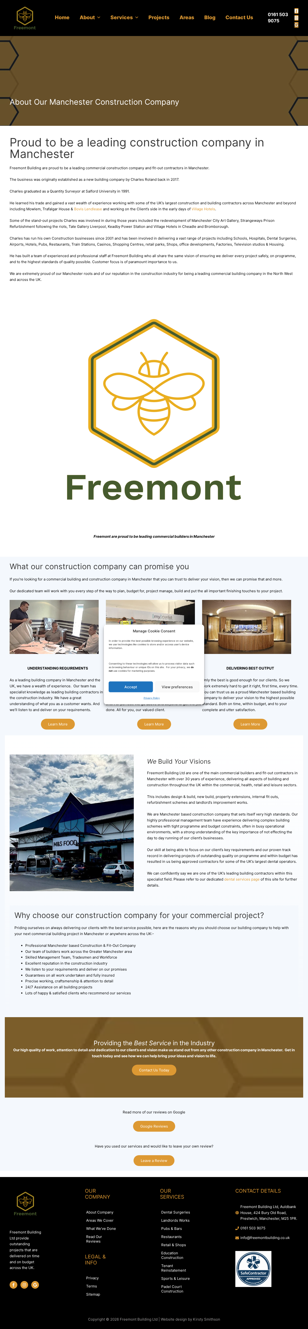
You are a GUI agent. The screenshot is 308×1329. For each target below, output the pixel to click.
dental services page (242, 879)
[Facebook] (296, 11)
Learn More (58, 724)
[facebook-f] (14, 1285)
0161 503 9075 (252, 1228)
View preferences (177, 686)
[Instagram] (296, 18)
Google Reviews (154, 1126)
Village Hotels (203, 209)
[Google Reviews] (296, 25)
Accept (130, 686)
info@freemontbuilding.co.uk (265, 1237)
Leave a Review (154, 1160)
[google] (35, 1285)
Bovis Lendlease (88, 209)
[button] (97, 17)
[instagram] (25, 1285)
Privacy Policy (152, 697)
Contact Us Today (154, 1070)
